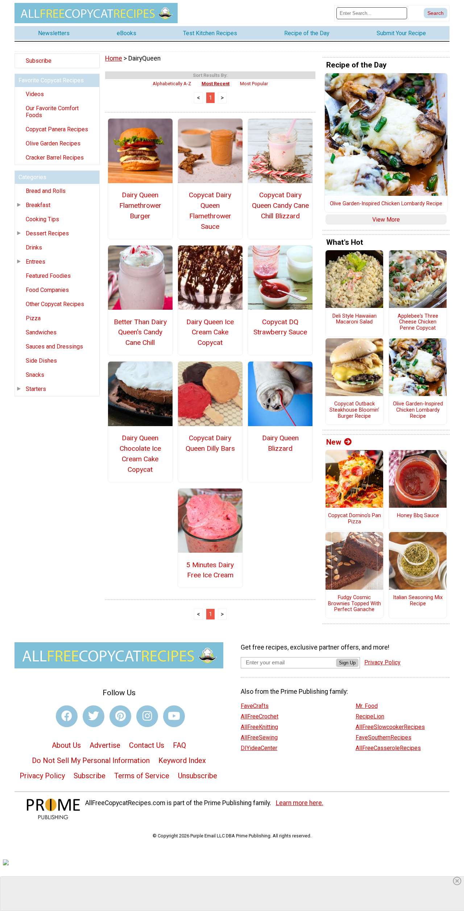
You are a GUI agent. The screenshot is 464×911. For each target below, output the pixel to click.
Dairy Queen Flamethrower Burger (140, 205)
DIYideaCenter (259, 748)
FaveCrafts (255, 705)
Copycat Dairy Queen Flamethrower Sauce (210, 210)
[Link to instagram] (147, 716)
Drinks (34, 247)
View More (386, 219)
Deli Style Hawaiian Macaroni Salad (354, 319)
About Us (66, 745)
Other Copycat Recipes (55, 304)
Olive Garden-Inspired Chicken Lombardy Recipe (386, 204)
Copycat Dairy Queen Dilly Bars (210, 443)
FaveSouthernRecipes (383, 737)
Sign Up (347, 662)
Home (113, 58)
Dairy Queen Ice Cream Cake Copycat (210, 332)
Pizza (33, 318)
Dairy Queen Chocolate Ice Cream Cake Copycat (140, 453)
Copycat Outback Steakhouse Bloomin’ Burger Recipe (354, 410)
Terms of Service (141, 775)
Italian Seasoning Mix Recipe (418, 601)
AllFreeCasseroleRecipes (388, 748)
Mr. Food (367, 705)
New (333, 442)
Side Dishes (41, 360)
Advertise (105, 745)
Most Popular (254, 83)
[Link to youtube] (174, 716)
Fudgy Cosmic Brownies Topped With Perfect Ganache (354, 604)
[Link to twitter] (93, 716)
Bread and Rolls (46, 190)
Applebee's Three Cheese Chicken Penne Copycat (418, 322)
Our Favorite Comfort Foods (52, 112)
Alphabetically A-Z (172, 83)
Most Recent (215, 83)
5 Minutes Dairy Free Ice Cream (210, 570)
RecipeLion (370, 716)
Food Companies (47, 290)
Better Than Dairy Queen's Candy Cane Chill (140, 332)
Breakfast (38, 205)
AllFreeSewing (259, 737)
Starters (36, 389)
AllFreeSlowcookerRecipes (390, 727)
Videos (35, 94)
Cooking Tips (42, 219)
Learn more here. (299, 803)
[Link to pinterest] (120, 716)
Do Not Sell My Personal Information (91, 760)
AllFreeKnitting (259, 727)
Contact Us (146, 745)
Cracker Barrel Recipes (55, 157)
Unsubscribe (197, 775)
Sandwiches (41, 332)
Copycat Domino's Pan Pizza (354, 519)
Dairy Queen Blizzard (280, 443)
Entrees (35, 261)
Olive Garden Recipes (53, 143)
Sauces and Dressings (54, 346)
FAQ (179, 745)
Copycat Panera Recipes (57, 129)
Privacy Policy (42, 775)
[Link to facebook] (67, 716)
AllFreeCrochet (259, 716)
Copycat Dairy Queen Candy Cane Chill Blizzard (280, 205)
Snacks (35, 374)
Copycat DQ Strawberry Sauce (280, 327)
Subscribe (38, 60)
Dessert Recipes (47, 233)
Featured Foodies (48, 275)
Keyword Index (182, 760)
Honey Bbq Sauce (418, 516)
